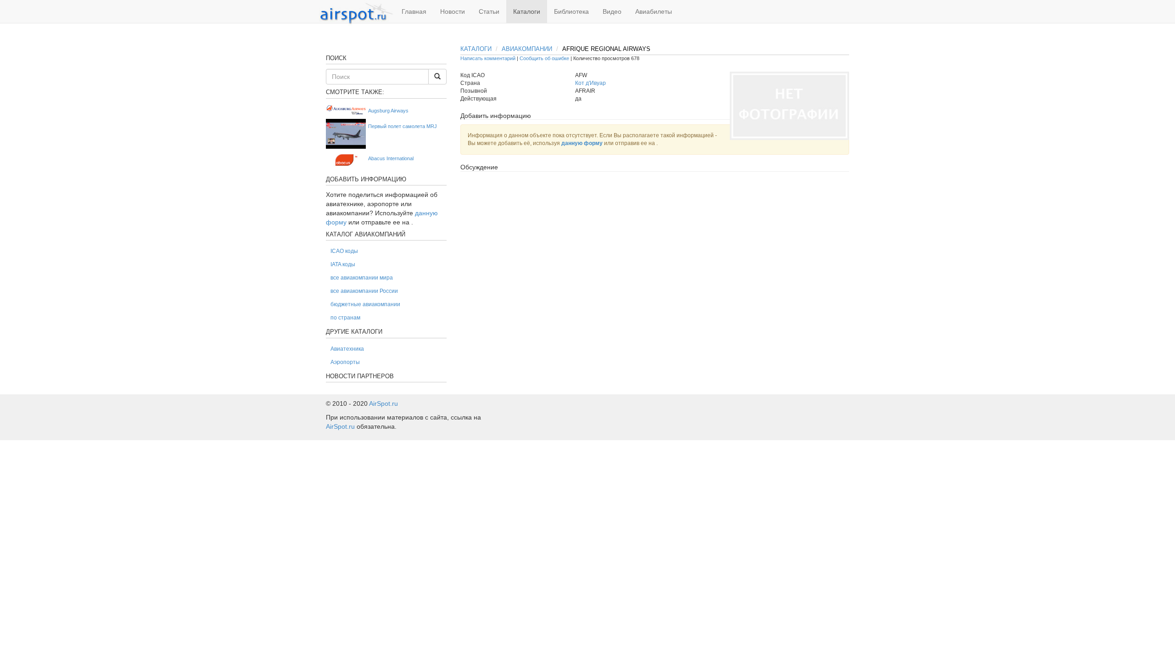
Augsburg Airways (388, 110)
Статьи (489, 11)
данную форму (582, 143)
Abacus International (391, 158)
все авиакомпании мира (361, 277)
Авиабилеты (653, 11)
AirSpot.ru (383, 403)
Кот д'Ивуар (590, 83)
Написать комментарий (487, 58)
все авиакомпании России (364, 291)
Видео (612, 11)
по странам (345, 317)
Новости (452, 11)
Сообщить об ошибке (544, 58)
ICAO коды (344, 251)
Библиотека (571, 11)
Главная (414, 11)
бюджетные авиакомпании (365, 304)
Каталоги (526, 11)
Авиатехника (347, 349)
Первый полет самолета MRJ (402, 126)
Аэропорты (345, 362)
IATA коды (342, 264)
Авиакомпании (527, 48)
